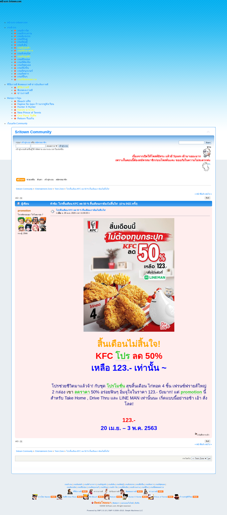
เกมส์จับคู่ (21, 39)
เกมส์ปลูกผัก (102, 484)
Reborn (113, 497)
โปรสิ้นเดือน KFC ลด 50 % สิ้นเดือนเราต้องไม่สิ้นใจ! (81, 210)
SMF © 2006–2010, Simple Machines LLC (125, 510)
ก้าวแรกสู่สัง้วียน (186, 497)
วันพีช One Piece (70, 497)
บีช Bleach (93, 497)
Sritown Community (33, 132)
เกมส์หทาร (22, 73)
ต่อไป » (208, 194)
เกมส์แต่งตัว (78, 484)
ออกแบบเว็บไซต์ (127, 503)
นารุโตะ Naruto (44, 497)
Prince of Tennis (160, 497)
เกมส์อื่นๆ (21, 76)
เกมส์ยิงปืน (22, 67)
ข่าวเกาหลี (22, 93)
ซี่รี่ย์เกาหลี (77, 491)
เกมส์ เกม (68, 484)
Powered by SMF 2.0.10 (97, 510)
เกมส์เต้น (21, 44)
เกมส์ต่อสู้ (21, 41)
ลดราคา (82, 392)
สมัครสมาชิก (40, 142)
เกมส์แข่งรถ (23, 36)
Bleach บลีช (23, 101)
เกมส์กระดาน (24, 33)
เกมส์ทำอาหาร (90, 484)
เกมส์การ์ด (22, 30)
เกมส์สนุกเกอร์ (24, 70)
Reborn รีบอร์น (25, 118)
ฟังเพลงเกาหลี (24, 90)
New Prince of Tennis (28, 112)
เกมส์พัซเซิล (23, 62)
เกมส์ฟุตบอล (23, 65)
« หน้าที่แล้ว (200, 194)
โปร (122, 356)
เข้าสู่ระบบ (26, 142)
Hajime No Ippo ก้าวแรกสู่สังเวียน (35, 104)
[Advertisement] (64, 11)
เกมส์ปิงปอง (23, 59)
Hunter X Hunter (26, 106)
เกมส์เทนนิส (23, 53)
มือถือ (137, 503)
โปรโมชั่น (116, 385)
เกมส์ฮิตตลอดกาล (157, 487)
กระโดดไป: (186, 458)
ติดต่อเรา (116, 503)
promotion (24, 210)
